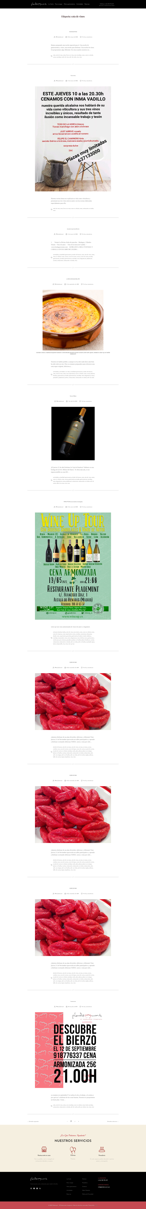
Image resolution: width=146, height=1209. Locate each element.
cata (54, 55)
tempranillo (59, 644)
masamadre (61, 638)
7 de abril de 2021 (72, 401)
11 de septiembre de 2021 (73, 284)
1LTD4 (96, 1205)
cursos (78, 256)
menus (92, 375)
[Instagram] (31, 1188)
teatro (54, 644)
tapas (93, 642)
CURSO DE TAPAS (73, 662)
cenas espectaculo (67, 634)
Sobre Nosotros (86, 1190)
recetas (55, 260)
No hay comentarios (87, 37)
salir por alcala (82, 1107)
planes (80, 751)
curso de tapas (72, 749)
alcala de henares (76, 254)
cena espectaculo (70, 373)
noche (73, 751)
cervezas (85, 747)
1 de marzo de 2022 (73, 234)
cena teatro (76, 632)
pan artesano (62, 640)
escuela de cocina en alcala (60, 751)
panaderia (55, 377)
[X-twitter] (40, 1188)
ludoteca (89, 636)
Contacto (84, 1186)
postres (66, 377)
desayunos (89, 634)
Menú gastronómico (69, 4)
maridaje (58, 57)
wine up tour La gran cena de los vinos (73, 229)
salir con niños (74, 642)
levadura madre (82, 636)
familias (55, 375)
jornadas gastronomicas (66, 258)
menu (66, 638)
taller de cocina (60, 483)
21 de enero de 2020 (73, 507)
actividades (56, 254)
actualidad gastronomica (65, 254)
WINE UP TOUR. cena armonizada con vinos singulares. (73, 501)
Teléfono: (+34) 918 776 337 (107, 4)
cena (61, 208)
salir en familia (82, 642)
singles (87, 755)
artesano (55, 632)
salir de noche (72, 57)
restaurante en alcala (88, 208)
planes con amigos (87, 751)
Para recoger (58, 4)
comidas (78, 634)
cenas (54, 57)
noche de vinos (65, 57)
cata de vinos (59, 55)
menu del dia (80, 638)
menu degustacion (81, 258)
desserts (93, 373)
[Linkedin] (37, 1188)
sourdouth (88, 642)
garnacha (68, 636)
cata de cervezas (67, 747)
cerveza (81, 747)
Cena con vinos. (73, 75)
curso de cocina (72, 256)
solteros (91, 755)
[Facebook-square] (34, 1188)
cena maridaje (77, 55)
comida (55, 749)
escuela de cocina (89, 749)
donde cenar (56, 636)
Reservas (87, 4)
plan (77, 751)
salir (92, 753)
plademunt (60, 37)
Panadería (84, 1182)
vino (78, 57)
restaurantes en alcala (81, 377)
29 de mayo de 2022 (73, 37)
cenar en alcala (89, 55)
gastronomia (56, 258)
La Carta (50, 4)
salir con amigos (57, 755)
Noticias (84, 1179)
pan (58, 640)
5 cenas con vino (73, 1001)
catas (64, 55)
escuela (91, 256)
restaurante (60, 260)
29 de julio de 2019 (72, 1006)
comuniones (83, 634)
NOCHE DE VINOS (73, 31)
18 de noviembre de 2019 (73, 667)
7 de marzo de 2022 (73, 80)
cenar (83, 55)
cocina (66, 256)
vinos (80, 57)
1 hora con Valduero (73, 396)
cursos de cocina (84, 256)
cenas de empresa (57, 634)
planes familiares (85, 640)
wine (93, 1107)
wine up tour (71, 644)
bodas (64, 632)
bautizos (60, 632)
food (87, 1105)
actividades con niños (64, 371)
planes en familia (76, 640)
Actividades (79, 4)
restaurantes (72, 377)
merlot (54, 640)
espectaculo (63, 636)
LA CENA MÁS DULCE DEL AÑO (73, 279)
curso (58, 749)
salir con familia (66, 755)
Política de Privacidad (87, 1194)
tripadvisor (67, 757)
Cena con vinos (70, 55)
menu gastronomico (89, 638)
